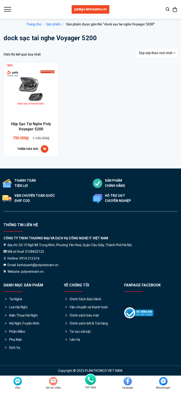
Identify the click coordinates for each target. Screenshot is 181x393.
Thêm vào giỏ (27, 149)
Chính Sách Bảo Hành (85, 299)
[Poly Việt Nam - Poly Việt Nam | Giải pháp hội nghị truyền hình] (90, 9)
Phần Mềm (17, 331)
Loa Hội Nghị (18, 307)
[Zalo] (17, 381)
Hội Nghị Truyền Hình (24, 323)
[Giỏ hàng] (175, 9)
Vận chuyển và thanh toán (89, 307)
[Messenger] (163, 381)
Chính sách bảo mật (84, 315)
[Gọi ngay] (90, 379)
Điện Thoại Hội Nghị (23, 315)
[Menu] (7, 9)
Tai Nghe (15, 299)
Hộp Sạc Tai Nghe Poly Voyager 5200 (31, 126)
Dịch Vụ (14, 347)
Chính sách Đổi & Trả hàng (89, 323)
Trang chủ (33, 24)
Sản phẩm (53, 24)
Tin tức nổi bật (80, 331)
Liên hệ (75, 339)
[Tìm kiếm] (167, 9)
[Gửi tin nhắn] (53, 381)
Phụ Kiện (15, 339)
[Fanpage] (127, 381)
